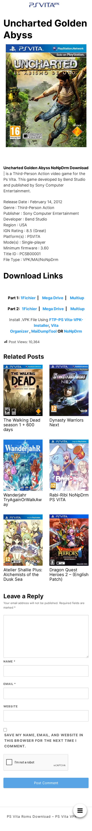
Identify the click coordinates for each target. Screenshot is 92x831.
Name (9, 661)
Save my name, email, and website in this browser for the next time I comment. (43, 740)
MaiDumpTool (44, 331)
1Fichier (28, 298)
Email (9, 684)
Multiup (77, 298)
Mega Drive (52, 298)
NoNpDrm (73, 331)
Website (10, 706)
